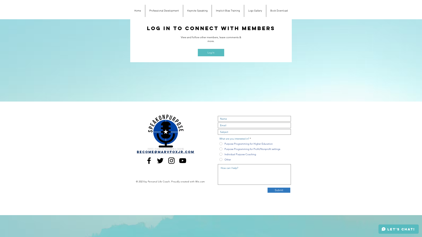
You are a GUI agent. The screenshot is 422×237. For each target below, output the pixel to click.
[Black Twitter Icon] (160, 160)
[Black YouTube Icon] (182, 160)
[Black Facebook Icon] (149, 160)
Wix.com (200, 181)
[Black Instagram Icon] (171, 160)
